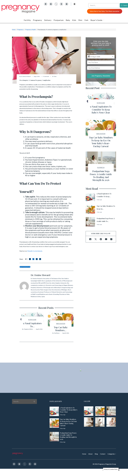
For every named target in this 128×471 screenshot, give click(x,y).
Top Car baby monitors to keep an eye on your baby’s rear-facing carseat (101, 142)
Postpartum (100, 167)
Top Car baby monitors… (61, 329)
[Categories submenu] (115, 453)
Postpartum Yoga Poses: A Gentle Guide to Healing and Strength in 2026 (101, 175)
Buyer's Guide (32, 319)
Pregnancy (20, 29)
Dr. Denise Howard (26, 76)
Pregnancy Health (30, 29)
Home (13, 29)
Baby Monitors (60, 323)
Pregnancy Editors (28, 329)
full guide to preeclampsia (34, 251)
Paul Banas (57, 333)
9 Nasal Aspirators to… (32, 325)
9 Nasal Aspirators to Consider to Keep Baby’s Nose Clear (101, 109)
